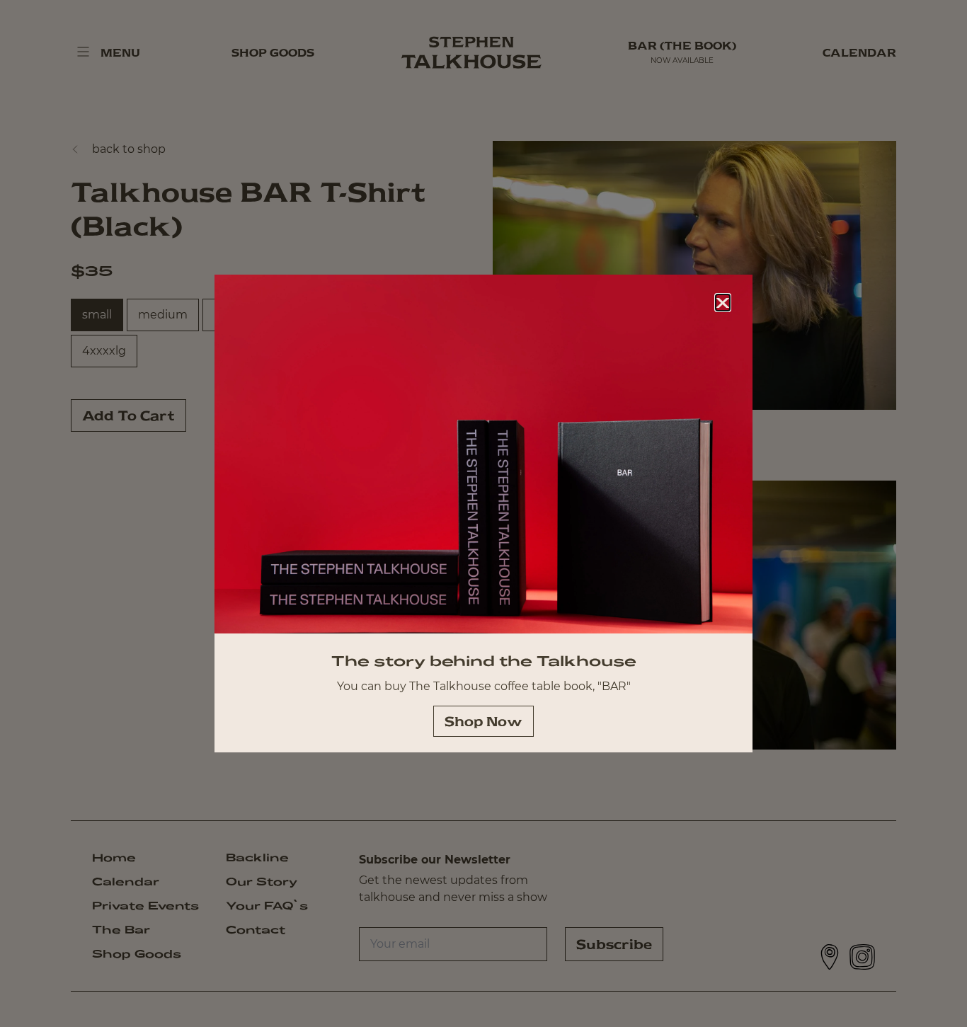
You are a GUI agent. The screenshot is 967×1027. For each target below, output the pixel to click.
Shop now (483, 721)
